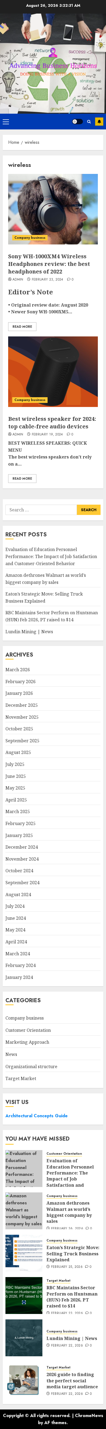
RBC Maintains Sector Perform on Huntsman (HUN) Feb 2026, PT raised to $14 (72, 1297)
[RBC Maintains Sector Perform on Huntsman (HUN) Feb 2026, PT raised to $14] (23, 1295)
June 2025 (15, 776)
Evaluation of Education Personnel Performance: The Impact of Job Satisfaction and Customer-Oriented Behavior (51, 556)
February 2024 (20, 965)
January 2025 (19, 835)
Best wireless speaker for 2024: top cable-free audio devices (52, 422)
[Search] (89, 121)
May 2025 (15, 788)
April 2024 (16, 942)
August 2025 (18, 752)
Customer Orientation (28, 1030)
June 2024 (15, 918)
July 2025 (14, 764)
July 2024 (14, 906)
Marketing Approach (27, 1042)
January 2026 (19, 693)
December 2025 (21, 705)
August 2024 (18, 894)
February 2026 (20, 682)
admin (18, 280)
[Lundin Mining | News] (23, 1337)
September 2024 (22, 883)
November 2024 (22, 859)
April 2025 (16, 800)
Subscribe (99, 121)
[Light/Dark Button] (77, 121)
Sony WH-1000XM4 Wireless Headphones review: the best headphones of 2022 (49, 264)
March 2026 (17, 670)
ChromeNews (89, 1415)
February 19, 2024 (47, 434)
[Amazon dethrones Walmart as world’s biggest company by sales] (23, 1210)
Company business (29, 237)
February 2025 (20, 823)
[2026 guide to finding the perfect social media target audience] (23, 1380)
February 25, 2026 (67, 1267)
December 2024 (21, 847)
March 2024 (17, 954)
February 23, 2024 (47, 280)
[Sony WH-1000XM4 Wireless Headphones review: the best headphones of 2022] (53, 209)
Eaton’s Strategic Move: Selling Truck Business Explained (72, 1254)
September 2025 (22, 741)
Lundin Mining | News (29, 632)
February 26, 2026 (67, 1229)
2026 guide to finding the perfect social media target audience (72, 1380)
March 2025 (17, 811)
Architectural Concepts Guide (36, 1116)
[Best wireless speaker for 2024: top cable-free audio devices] (53, 371)
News (11, 1054)
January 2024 (19, 977)
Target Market (20, 1078)
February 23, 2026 (67, 1313)
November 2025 (22, 717)
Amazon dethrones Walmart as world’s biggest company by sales (69, 1212)
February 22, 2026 (67, 1346)
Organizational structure (31, 1067)
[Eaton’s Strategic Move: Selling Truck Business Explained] (23, 1253)
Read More (22, 326)
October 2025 (19, 729)
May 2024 (15, 930)
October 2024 (19, 871)
